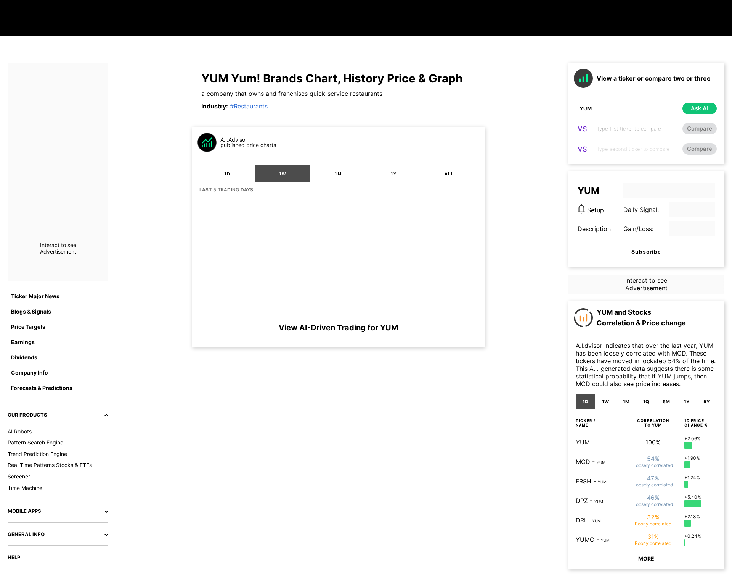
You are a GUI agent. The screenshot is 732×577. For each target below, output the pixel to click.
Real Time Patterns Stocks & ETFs (50, 465)
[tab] (227, 173)
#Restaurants (249, 106)
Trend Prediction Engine (37, 454)
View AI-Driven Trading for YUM (338, 327)
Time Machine (25, 488)
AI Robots (20, 431)
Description (594, 229)
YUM (583, 442)
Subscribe (646, 252)
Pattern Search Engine (35, 442)
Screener (19, 476)
